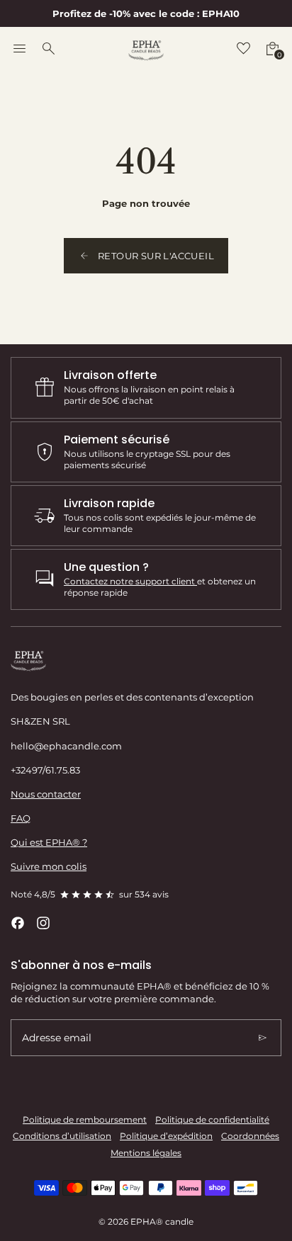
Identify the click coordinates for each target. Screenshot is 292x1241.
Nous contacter (46, 794)
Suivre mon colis (48, 866)
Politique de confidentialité (212, 1120)
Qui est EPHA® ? (49, 842)
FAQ (20, 818)
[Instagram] (43, 923)
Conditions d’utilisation (62, 1136)
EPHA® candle (161, 1222)
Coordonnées (250, 1136)
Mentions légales (146, 1153)
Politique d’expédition (166, 1136)
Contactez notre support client (130, 581)
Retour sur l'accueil (156, 255)
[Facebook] (18, 923)
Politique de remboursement (85, 1120)
